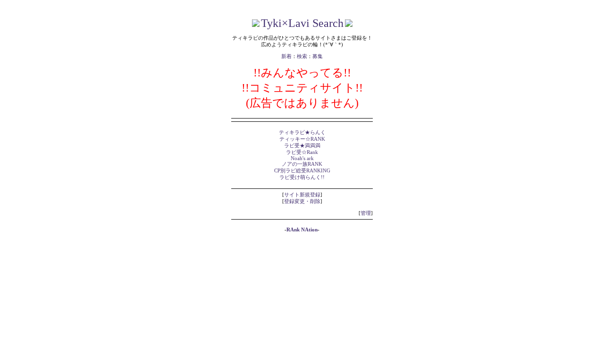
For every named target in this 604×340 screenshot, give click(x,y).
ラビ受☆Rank (302, 152)
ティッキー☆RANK (302, 139)
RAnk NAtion (302, 229)
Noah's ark (302, 158)
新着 (286, 56)
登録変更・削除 (302, 201)
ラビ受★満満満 (302, 145)
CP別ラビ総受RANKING (302, 170)
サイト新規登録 (302, 194)
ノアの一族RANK (302, 164)
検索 (302, 56)
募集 (317, 56)
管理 (366, 213)
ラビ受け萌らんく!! (302, 177)
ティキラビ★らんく (302, 132)
